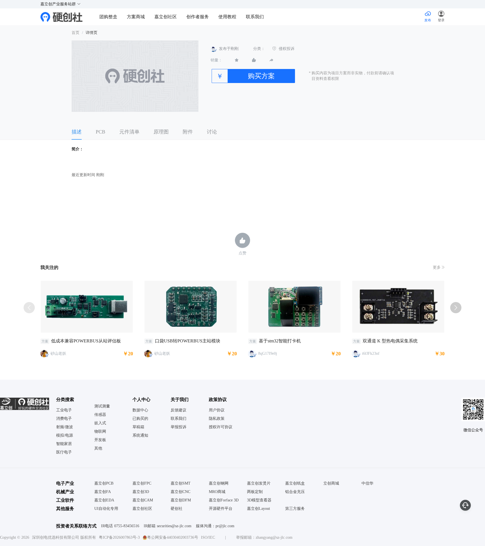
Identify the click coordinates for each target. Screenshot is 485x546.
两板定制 (255, 492)
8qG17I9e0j (267, 353)
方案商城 (136, 16)
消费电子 (64, 419)
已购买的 (140, 419)
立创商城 (331, 483)
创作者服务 (197, 16)
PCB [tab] (100, 132)
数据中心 (140, 410)
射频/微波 (64, 427)
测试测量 (102, 406)
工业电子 (64, 410)
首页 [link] (75, 33)
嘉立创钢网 (218, 483)
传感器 (100, 415)
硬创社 (176, 509)
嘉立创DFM (181, 500)
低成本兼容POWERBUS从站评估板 (86, 340)
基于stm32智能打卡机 (280, 340)
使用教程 (227, 16)
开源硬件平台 (220, 509)
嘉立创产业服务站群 (58, 4)
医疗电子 (64, 452)
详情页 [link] (91, 33)
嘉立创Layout (258, 509)
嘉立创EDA (104, 500)
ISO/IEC (208, 537)
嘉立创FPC (141, 483)
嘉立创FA (102, 492)
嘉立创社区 (165, 16)
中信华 (367, 483)
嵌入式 (100, 423)
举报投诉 (178, 427)
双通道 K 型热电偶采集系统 (390, 340)
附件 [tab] (188, 132)
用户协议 (217, 410)
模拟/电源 (64, 435)
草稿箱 (138, 427)
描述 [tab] (77, 132)
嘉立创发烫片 (259, 483)
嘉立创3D (140, 492)
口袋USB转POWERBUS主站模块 (187, 340)
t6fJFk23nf (370, 353)
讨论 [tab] (212, 132)
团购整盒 (108, 16)
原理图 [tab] (161, 132)
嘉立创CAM (142, 500)
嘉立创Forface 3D (224, 500)
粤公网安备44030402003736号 (172, 537)
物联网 (100, 432)
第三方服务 (295, 509)
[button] (441, 17)
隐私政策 (217, 419)
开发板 (100, 440)
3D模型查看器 (259, 500)
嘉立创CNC (180, 492)
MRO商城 (217, 492)
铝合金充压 (295, 492)
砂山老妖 (58, 353)
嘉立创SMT (181, 483)
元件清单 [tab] (129, 132)
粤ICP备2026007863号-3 (119, 537)
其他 (98, 448)
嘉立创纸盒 (295, 483)
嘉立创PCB (103, 483)
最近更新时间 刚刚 (88, 175)
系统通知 (140, 435)
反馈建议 (178, 410)
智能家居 (64, 444)
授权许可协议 (220, 427)
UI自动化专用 (106, 509)
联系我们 (255, 16)
